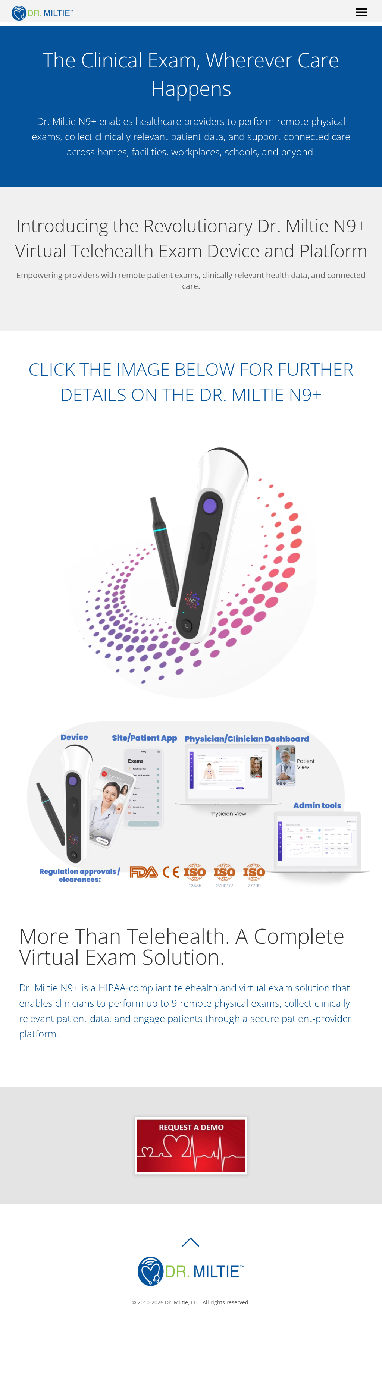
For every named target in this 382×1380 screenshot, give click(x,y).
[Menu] (361, 11)
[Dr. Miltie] (42, 16)
